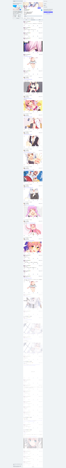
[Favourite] (33, 25)
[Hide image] (24, 41)
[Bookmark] (37, 25)
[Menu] (41, 8)
